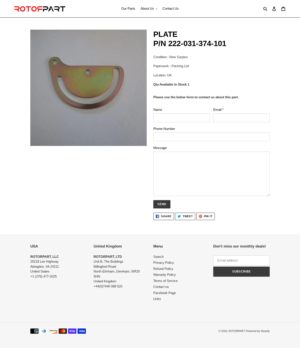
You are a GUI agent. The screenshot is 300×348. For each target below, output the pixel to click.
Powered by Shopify (258, 331)
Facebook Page (164, 293)
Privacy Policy (163, 262)
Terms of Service (165, 281)
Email (218, 109)
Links (157, 299)
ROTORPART (237, 331)
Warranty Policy (164, 274)
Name (157, 109)
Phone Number (164, 129)
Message (160, 148)
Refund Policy (163, 269)
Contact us (161, 287)
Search (158, 256)
